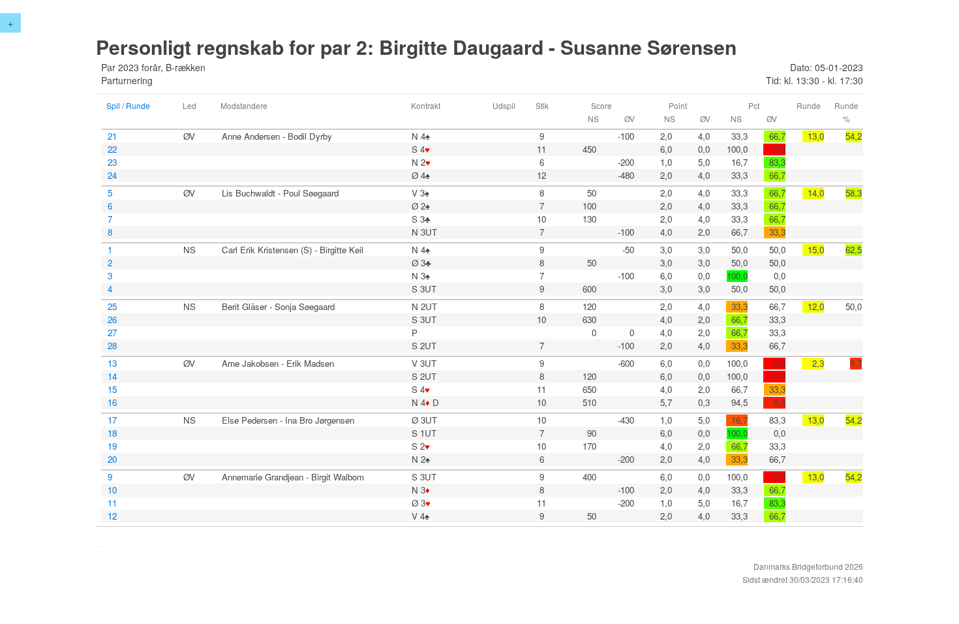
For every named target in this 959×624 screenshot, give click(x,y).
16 (112, 403)
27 (112, 333)
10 (112, 490)
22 (112, 149)
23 (112, 162)
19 (112, 446)
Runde (138, 105)
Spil (113, 105)
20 (112, 459)
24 (112, 175)
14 (112, 376)
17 (112, 420)
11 (112, 503)
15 (112, 390)
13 (112, 363)
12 (112, 516)
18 (112, 433)
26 (112, 320)
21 (112, 136)
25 (112, 307)
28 (112, 346)
